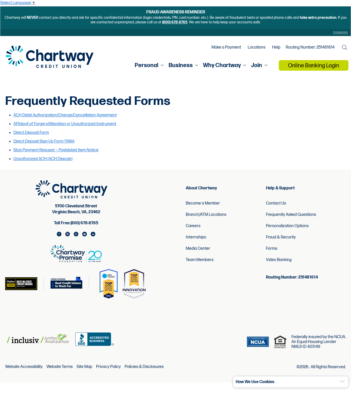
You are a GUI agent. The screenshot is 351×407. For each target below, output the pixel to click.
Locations (256, 47)
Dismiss (340, 33)
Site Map (84, 367)
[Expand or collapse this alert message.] (342, 381)
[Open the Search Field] (344, 47)
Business (181, 65)
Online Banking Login (313, 65)
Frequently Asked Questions (291, 214)
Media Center (198, 248)
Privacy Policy (108, 367)
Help (276, 47)
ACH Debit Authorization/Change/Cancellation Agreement (65, 115)
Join (256, 65)
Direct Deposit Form (31, 132)
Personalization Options (287, 226)
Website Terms (60, 367)
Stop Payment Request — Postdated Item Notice (55, 150)
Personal (146, 65)
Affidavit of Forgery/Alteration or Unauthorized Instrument (64, 124)
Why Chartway (222, 65)
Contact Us (276, 203)
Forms (271, 248)
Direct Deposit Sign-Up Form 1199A (44, 141)
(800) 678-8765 (174, 22)
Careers (193, 226)
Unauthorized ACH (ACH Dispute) (42, 158)
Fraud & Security (281, 237)
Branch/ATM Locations (206, 214)
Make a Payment (226, 47)
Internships (196, 237)
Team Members (200, 259)
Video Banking (279, 259)
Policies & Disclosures (144, 367)
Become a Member (203, 203)
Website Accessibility (24, 367)
